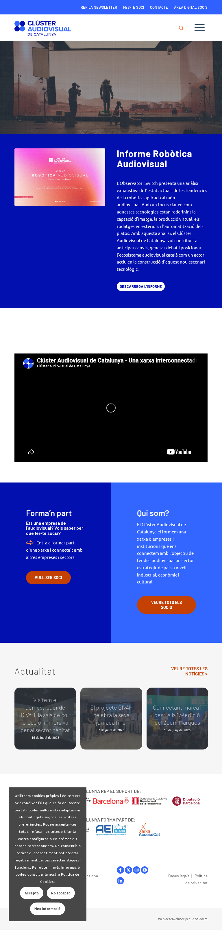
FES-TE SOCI (133, 7)
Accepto (32, 893)
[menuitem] (99, 7)
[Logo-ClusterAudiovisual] (42, 28)
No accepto (61, 893)
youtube (144, 871)
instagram (136, 871)
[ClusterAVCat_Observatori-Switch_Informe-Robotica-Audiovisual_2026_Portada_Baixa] (59, 177)
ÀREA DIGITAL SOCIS (191, 7)
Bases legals (179, 875)
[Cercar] (184, 27)
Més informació (47, 909)
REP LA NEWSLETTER (99, 7)
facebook (120, 871)
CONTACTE (159, 7)
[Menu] (200, 27)
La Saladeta (199, 918)
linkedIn (120, 882)
